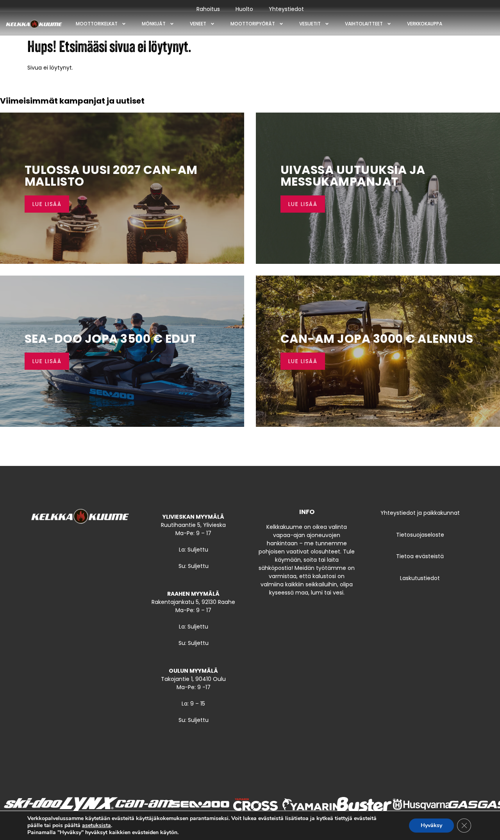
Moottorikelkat (97, 23)
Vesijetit (310, 23)
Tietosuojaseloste (420, 535)
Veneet (198, 23)
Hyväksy (431, 825)
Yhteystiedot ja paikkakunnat (420, 513)
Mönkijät (154, 23)
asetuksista (96, 825)
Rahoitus (208, 9)
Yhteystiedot (286, 9)
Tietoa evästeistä (420, 556)
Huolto (244, 9)
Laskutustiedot (420, 578)
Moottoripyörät (252, 23)
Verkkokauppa (424, 23)
